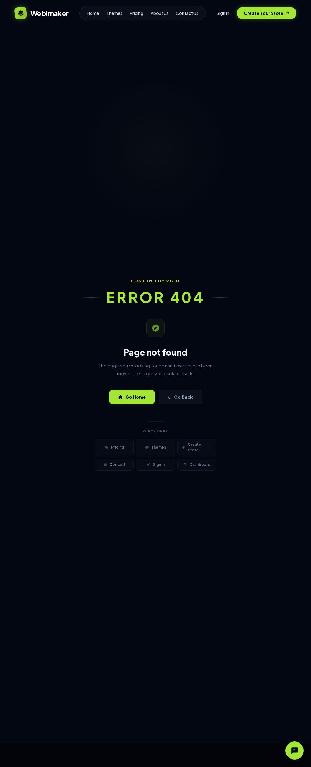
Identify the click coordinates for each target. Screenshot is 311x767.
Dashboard (200, 464)
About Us (160, 13)
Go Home (135, 397)
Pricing (136, 13)
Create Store (194, 447)
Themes (114, 13)
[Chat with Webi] (294, 750)
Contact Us (187, 13)
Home (93, 13)
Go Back (183, 397)
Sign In (223, 13)
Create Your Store (263, 13)
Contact (117, 464)
